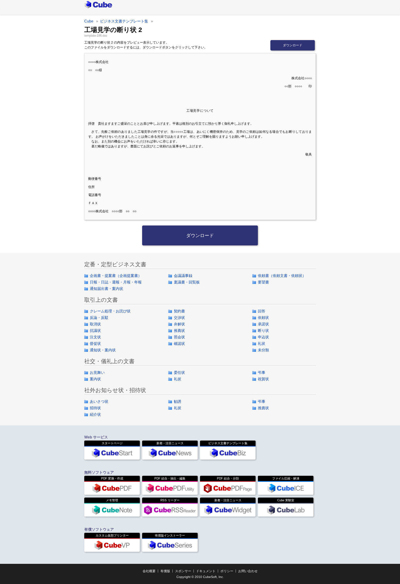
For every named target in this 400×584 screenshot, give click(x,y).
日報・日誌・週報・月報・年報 (116, 282)
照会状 (179, 337)
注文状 (95, 337)
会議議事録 (183, 276)
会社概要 (149, 571)
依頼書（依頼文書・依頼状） (282, 276)
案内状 (95, 379)
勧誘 (177, 401)
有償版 (165, 571)
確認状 (179, 344)
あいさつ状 (99, 401)
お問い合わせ (248, 571)
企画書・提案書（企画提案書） (116, 276)
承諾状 (263, 324)
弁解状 (179, 324)
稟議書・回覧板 (187, 282)
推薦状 (179, 331)
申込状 (263, 337)
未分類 (263, 350)
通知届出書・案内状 (106, 289)
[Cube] (88, 4)
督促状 (95, 344)
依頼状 (263, 318)
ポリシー (226, 571)
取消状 (95, 324)
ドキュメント (206, 571)
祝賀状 (263, 379)
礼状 (261, 344)
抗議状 (95, 331)
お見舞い (97, 373)
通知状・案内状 (103, 350)
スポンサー (183, 571)
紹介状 (95, 414)
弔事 (261, 373)
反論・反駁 (99, 318)
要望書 (263, 282)
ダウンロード (292, 45)
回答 (261, 311)
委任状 (179, 373)
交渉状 (179, 318)
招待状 (95, 408)
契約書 (179, 311)
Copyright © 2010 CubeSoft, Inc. (200, 577)
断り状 (263, 331)
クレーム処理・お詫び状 (110, 311)
